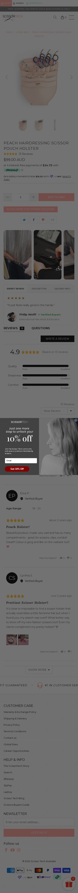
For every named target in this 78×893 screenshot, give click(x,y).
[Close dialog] (76, 420)
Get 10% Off (17, 469)
